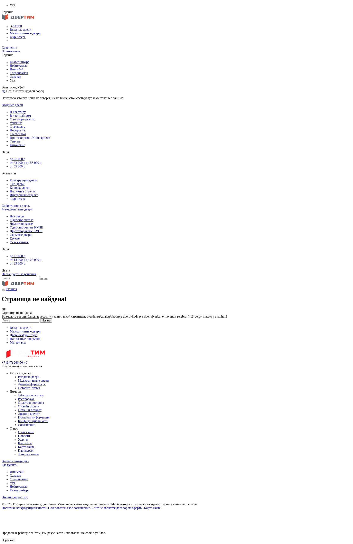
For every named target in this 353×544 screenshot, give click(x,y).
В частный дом (20, 115)
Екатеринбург (19, 62)
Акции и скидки (31, 395)
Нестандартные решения (19, 274)
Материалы (18, 342)
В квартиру (18, 112)
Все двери (17, 216)
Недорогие (17, 130)
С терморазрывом (22, 119)
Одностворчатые (21, 220)
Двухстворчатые (21, 223)
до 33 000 (17, 159)
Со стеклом (18, 134)
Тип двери (17, 184)
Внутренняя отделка (24, 195)
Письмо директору (15, 497)
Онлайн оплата (28, 406)
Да (3, 91)
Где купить (9, 465)
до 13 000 (17, 256)
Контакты (25, 443)
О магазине (26, 432)
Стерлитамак (19, 73)
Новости (24, 436)
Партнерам (25, 450)
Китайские (17, 145)
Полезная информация (33, 417)
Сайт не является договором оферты (117, 508)
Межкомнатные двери (25, 33)
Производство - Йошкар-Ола (30, 137)
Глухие (15, 238)
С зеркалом (18, 126)
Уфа (13, 483)
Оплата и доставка (31, 402)
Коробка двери (20, 187)
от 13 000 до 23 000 (25, 259)
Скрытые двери (21, 234)
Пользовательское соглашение (69, 508)
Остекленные (19, 242)
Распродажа (26, 399)
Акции (17, 26)
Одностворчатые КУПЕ (26, 227)
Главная (11, 289)
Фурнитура (18, 37)
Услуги (23, 439)
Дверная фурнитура (23, 335)
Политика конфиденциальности (24, 508)
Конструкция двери (23, 180)
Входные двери (20, 29)
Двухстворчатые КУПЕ (26, 231)
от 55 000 (17, 166)
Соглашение (26, 424)
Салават (15, 76)
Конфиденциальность (33, 421)
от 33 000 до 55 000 (25, 162)
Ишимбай (16, 69)
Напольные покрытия (25, 338)
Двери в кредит (29, 413)
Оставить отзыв (29, 388)
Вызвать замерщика (15, 461)
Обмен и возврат (29, 410)
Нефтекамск (18, 65)
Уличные (16, 123)
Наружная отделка (23, 191)
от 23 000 (17, 263)
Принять (8, 540)
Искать (46, 320)
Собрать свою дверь (16, 205)
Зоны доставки (28, 454)
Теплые (15, 141)
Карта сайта (26, 447)
